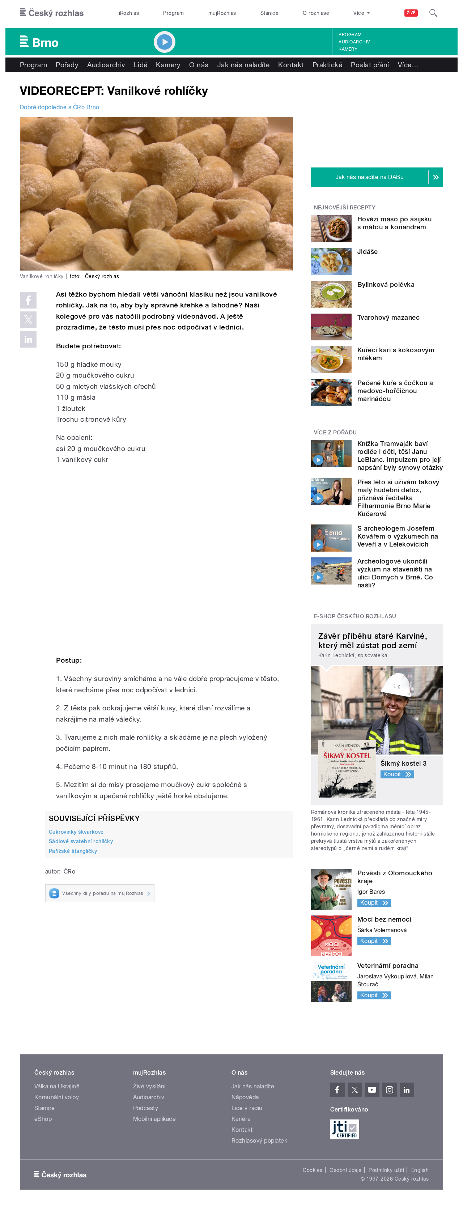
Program (173, 13)
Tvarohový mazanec (388, 317)
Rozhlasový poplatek (259, 1140)
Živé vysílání (149, 1086)
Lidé (141, 65)
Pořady (67, 65)
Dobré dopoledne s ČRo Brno (59, 107)
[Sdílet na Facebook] (28, 300)
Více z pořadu (335, 432)
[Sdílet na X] (28, 319)
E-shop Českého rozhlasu (355, 616)
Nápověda (245, 1097)
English (420, 1170)
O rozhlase (316, 13)
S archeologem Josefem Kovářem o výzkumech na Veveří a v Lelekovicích (397, 536)
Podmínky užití (386, 1170)
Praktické (327, 65)
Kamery (348, 49)
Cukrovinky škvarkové (76, 832)
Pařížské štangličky (73, 851)
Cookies (312, 1170)
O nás (198, 65)
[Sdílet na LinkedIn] (28, 339)
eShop (43, 1118)
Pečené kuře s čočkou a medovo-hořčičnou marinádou (395, 391)
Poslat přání (370, 65)
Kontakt (290, 65)
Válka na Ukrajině (57, 1086)
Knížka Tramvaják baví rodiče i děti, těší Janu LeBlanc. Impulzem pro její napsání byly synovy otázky (400, 455)
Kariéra (241, 1118)
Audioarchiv (354, 41)
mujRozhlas (222, 13)
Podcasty (145, 1108)
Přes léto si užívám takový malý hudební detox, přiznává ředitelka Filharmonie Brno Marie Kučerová (398, 498)
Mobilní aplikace (154, 1118)
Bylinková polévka (386, 284)
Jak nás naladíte (243, 65)
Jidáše (367, 251)
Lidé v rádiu (247, 1108)
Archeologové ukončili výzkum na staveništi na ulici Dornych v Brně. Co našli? (395, 573)
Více (408, 65)
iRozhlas (129, 13)
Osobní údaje (346, 1170)
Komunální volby (56, 1097)
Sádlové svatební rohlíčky (81, 841)
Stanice (269, 13)
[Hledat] (433, 13)
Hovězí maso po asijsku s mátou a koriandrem (394, 223)
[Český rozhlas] (52, 13)
